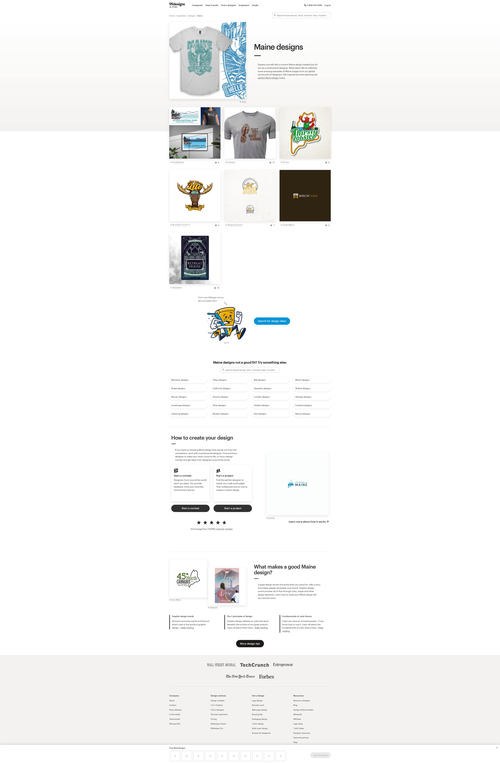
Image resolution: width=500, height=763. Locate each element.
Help (295, 742)
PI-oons (286, 162)
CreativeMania (288, 224)
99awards (297, 714)
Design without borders (303, 710)
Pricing (214, 719)
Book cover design (260, 728)
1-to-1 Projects (217, 705)
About (171, 700)
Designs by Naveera (235, 224)
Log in (328, 5)
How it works (211, 5)
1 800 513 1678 (314, 5)
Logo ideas (298, 724)
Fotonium (231, 162)
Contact (172, 705)
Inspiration (244, 5)
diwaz (244, 101)
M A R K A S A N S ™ (181, 224)
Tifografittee (177, 287)
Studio (255, 5)
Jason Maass (176, 599)
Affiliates (297, 719)
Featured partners (301, 737)
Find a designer (228, 5)
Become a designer (301, 700)
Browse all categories (261, 733)
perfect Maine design (268, 78)
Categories (197, 5)
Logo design (257, 700)
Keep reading (187, 627)
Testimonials (174, 719)
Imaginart (214, 607)
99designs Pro (217, 728)
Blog (295, 705)
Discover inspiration (219, 714)
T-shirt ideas (298, 728)
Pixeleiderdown (178, 162)
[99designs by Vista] (177, 5)
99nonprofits (174, 724)
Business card (258, 705)
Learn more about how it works (307, 521)
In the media (174, 714)
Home (172, 16)
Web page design (259, 710)
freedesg (271, 518)
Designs (192, 16)
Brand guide (257, 714)
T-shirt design (258, 724)
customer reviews (224, 529)
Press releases (175, 710)
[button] (497, 748)
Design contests (217, 700)
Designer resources (301, 733)
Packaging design (259, 719)
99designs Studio (218, 724)
